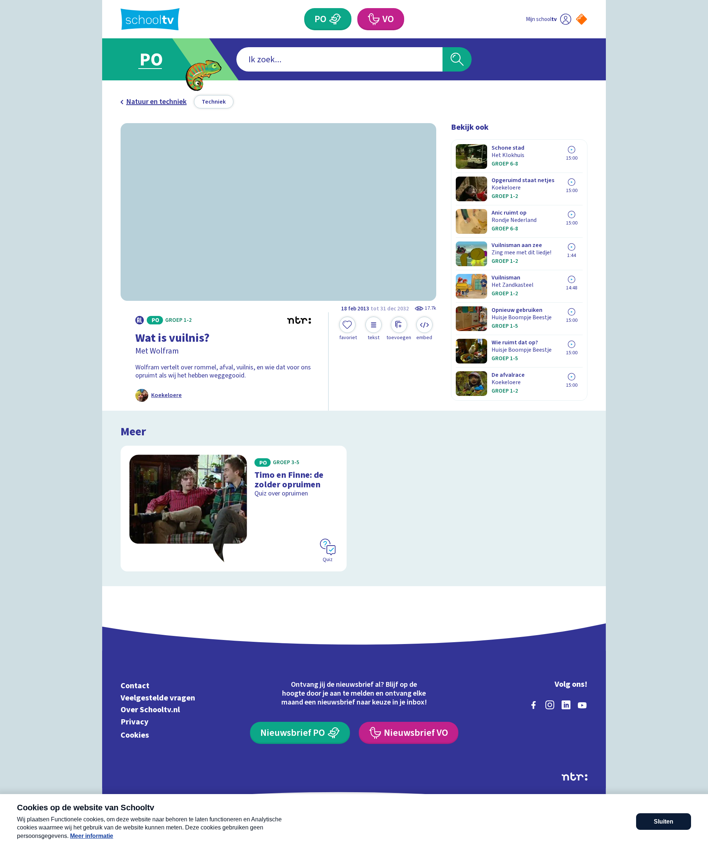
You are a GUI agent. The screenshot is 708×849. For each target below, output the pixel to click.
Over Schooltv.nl (150, 710)
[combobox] (339, 59)
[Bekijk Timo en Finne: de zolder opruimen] (234, 508)
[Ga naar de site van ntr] (574, 776)
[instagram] (550, 705)
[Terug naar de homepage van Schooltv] (150, 19)
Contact (135, 686)
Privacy (135, 721)
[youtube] (582, 705)
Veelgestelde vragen (158, 697)
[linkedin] (566, 705)
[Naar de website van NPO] (581, 19)
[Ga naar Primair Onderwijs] (157, 59)
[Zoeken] (457, 59)
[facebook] (533, 705)
